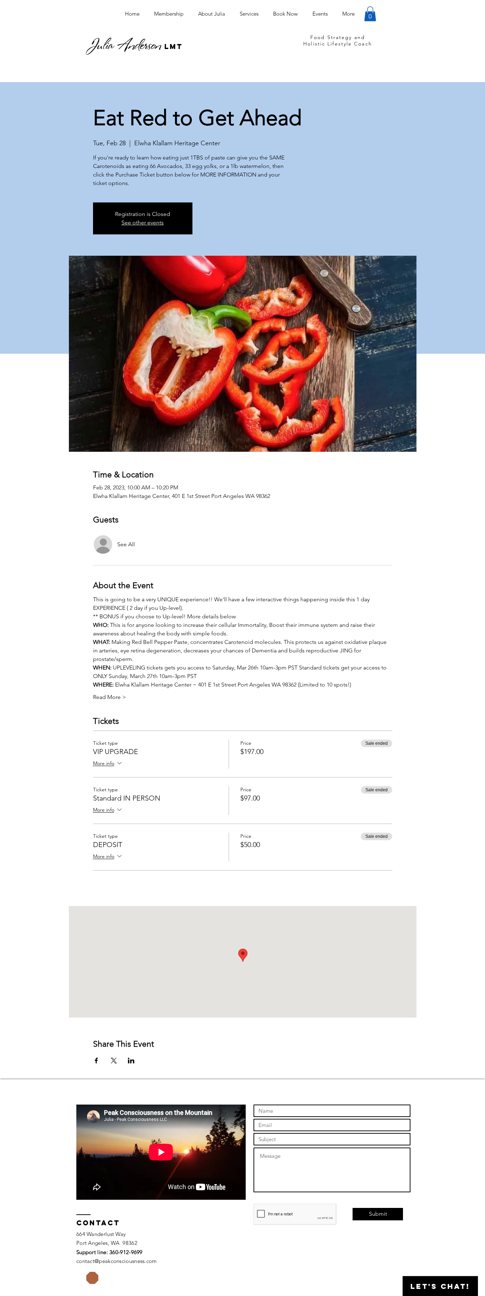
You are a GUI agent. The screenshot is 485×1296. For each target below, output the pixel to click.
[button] (370, 13)
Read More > (109, 697)
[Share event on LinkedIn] (131, 1060)
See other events (142, 222)
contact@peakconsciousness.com (116, 1261)
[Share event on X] (113, 1060)
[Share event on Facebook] (96, 1060)
